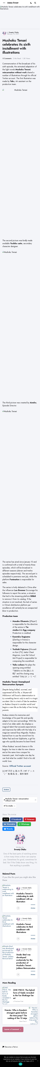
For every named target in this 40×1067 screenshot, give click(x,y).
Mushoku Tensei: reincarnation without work (20, 800)
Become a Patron (11, 1047)
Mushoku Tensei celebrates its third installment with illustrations (24, 928)
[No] (38, 1061)
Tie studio (10, 806)
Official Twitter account (20, 766)
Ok (20, 1064)
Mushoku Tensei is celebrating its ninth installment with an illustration (24, 897)
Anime (6, 789)
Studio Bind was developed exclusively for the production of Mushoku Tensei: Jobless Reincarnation (25, 961)
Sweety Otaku (14, 32)
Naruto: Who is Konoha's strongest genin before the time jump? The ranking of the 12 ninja (16, 1014)
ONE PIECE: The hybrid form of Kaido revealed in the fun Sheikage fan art (24, 994)
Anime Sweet (12, 2)
